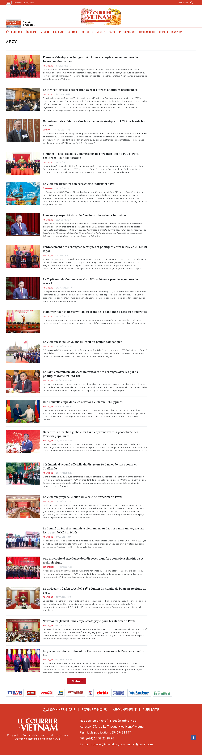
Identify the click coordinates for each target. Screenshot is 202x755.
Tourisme (58, 32)
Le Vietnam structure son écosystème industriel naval (79, 184)
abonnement (124, 709)
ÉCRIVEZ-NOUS (94, 709)
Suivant (78, 680)
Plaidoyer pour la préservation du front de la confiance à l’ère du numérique (95, 312)
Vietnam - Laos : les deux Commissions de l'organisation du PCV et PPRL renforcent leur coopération (91, 156)
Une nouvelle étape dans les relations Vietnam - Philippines (82, 402)
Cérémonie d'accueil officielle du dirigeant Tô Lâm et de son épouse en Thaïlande (90, 466)
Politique (16, 32)
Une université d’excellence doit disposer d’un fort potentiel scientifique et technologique (93, 560)
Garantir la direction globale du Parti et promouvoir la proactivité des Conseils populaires (90, 434)
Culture (72, 32)
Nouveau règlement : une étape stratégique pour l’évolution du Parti (89, 621)
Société (45, 32)
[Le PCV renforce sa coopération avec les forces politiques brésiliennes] (23, 99)
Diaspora (176, 32)
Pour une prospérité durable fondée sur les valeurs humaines (84, 215)
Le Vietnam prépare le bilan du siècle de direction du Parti (82, 497)
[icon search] (191, 2)
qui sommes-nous (59, 709)
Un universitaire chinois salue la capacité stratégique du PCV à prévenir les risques (94, 123)
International (127, 32)
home (7, 32)
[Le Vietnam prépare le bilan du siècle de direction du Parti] (23, 506)
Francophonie (147, 32)
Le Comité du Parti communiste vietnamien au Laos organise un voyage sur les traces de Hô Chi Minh (93, 530)
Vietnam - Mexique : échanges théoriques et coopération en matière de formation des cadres (90, 59)
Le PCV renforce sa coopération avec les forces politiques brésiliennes (90, 90)
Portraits (87, 32)
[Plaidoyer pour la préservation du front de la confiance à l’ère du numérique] (23, 321)
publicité (150, 709)
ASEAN (112, 32)
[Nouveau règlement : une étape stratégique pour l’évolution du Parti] (23, 630)
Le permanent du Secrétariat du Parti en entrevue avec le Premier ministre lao (93, 653)
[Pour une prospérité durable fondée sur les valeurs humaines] (23, 224)
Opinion (163, 32)
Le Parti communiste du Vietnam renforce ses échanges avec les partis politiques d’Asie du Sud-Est (90, 374)
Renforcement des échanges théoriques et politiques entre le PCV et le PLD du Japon (95, 249)
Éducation (48, 567)
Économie (31, 32)
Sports (101, 32)
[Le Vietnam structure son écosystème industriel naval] (23, 193)
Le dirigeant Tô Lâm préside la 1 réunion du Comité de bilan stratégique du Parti (94, 590)
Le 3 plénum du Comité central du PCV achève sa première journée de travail (90, 281)
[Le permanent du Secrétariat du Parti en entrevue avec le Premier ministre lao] (23, 660)
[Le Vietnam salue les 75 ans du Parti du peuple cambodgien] (23, 351)
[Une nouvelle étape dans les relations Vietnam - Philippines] (23, 411)
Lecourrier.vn (101, 16)
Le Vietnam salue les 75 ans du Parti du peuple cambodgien (82, 342)
